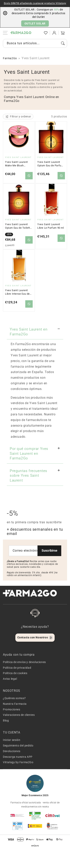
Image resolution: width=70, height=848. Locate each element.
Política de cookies (15, 673)
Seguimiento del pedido (18, 745)
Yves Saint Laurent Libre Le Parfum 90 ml (50, 226)
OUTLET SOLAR (35, 23)
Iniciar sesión (11, 739)
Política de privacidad (17, 667)
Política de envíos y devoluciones (24, 662)
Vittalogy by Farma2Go (18, 762)
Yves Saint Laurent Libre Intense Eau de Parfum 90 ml (17, 292)
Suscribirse (49, 550)
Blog (6, 720)
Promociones (11, 709)
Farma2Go (10, 58)
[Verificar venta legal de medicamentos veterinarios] (17, 826)
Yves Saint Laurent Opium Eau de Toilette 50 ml (18, 226)
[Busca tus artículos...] (63, 43)
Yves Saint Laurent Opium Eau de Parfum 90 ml (50, 164)
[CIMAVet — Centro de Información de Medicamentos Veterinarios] (52, 815)
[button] (37, 33)
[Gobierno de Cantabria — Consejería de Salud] (52, 826)
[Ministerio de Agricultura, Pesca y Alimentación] (35, 826)
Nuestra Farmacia (15, 703)
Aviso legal (10, 678)
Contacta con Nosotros (32, 637)
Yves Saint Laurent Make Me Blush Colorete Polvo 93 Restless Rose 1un (16, 164)
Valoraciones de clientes (19, 714)
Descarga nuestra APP (17, 756)
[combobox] (35, 43)
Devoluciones (11, 751)
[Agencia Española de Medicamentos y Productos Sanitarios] (17, 815)
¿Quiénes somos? (14, 698)
